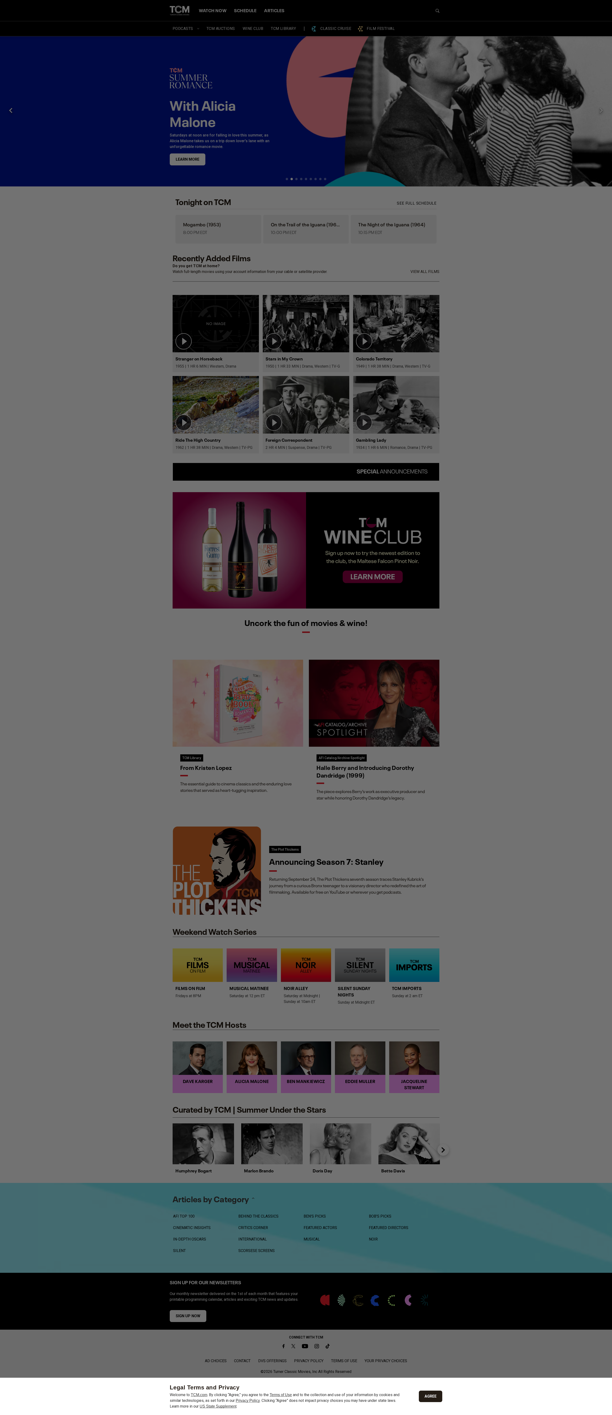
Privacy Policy (248, 1401)
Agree (431, 1396)
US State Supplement (218, 1406)
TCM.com (199, 1395)
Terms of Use (281, 1395)
